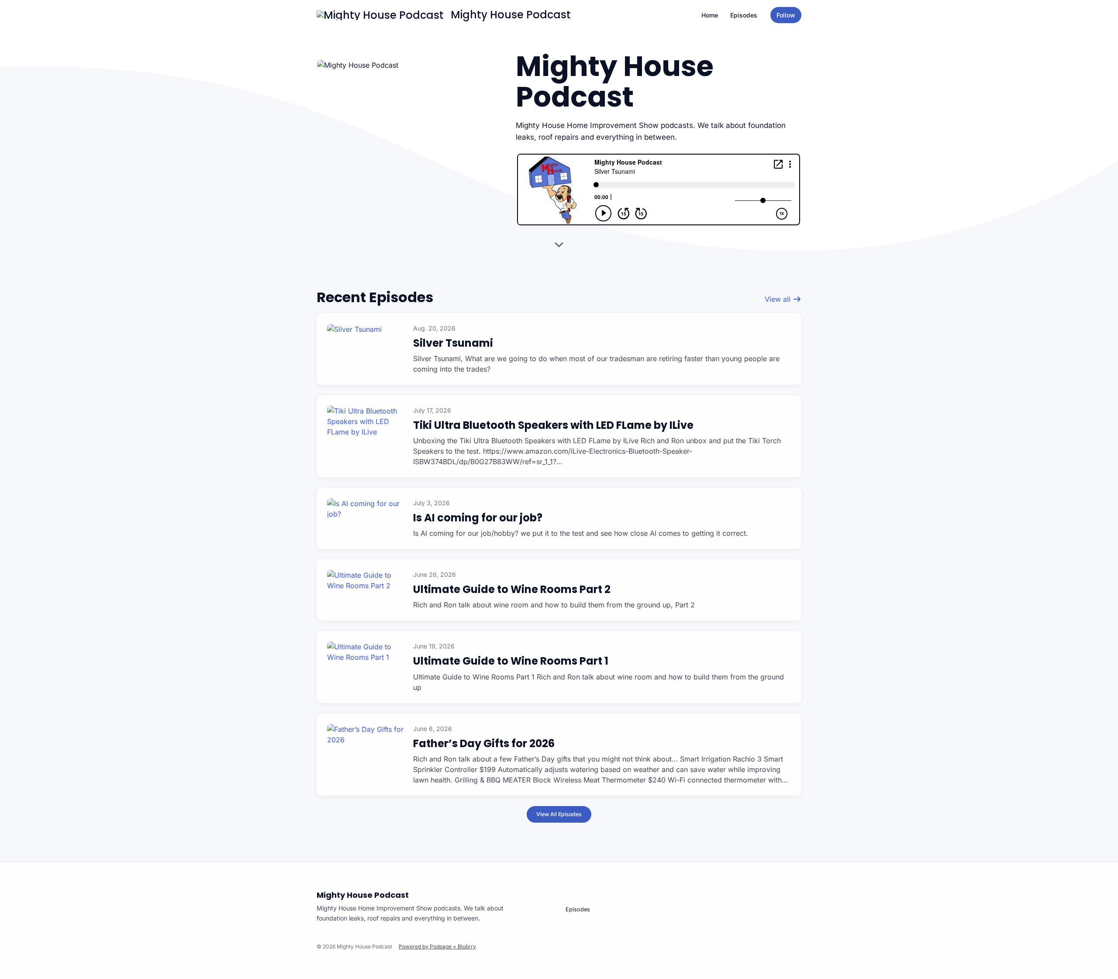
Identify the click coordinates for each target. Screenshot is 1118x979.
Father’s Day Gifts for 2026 (484, 743)
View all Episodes (559, 814)
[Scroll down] (559, 247)
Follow (785, 15)
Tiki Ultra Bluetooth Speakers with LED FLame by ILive (553, 425)
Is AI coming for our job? (477, 517)
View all (779, 299)
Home (709, 15)
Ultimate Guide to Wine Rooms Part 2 (512, 589)
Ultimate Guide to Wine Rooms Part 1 (510, 661)
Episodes (743, 15)
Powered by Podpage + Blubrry (437, 946)
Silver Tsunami (453, 343)
